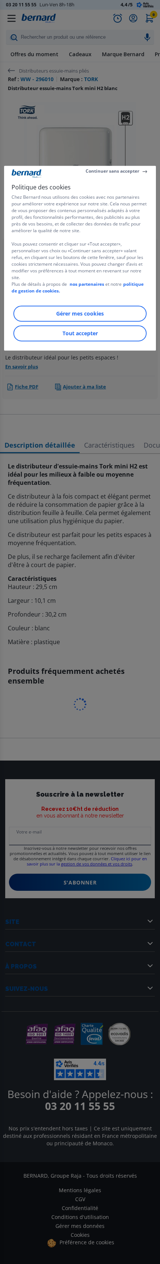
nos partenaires (87, 284)
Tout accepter (80, 333)
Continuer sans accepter (112, 171)
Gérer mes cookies (80, 313)
